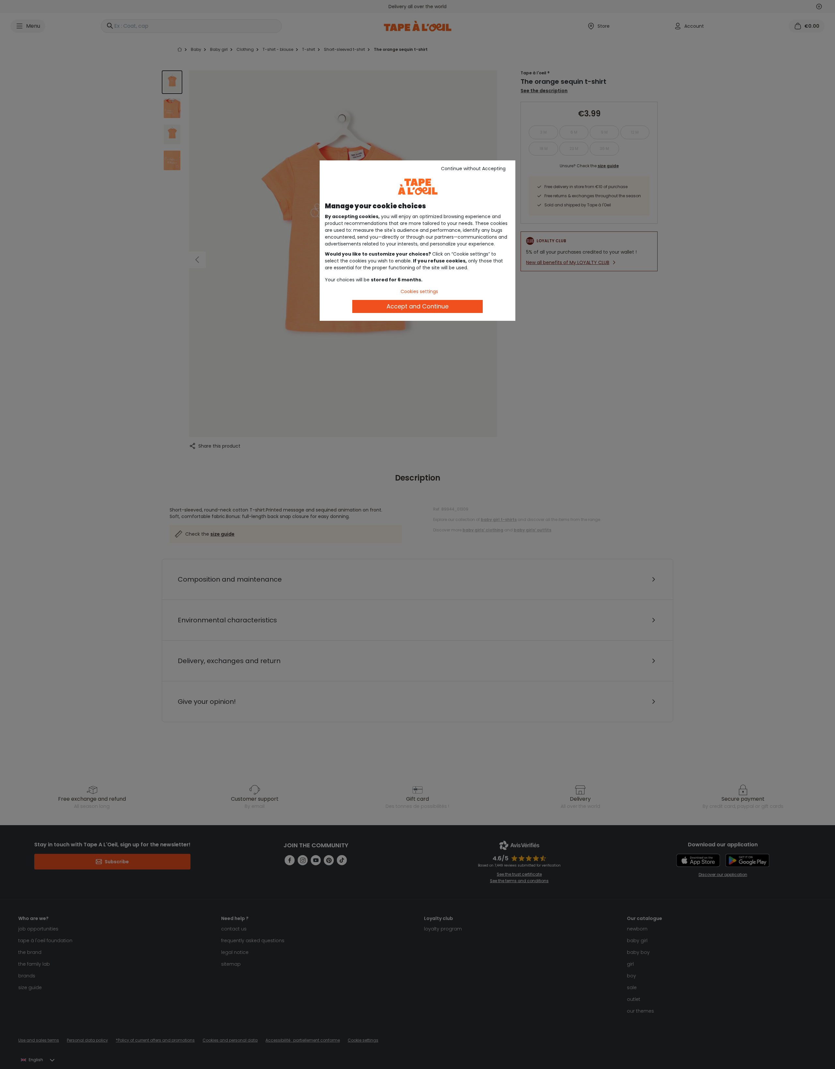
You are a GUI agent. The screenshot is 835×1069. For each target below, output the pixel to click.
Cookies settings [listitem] (419, 291)
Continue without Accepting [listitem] (473, 168)
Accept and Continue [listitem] (417, 306)
